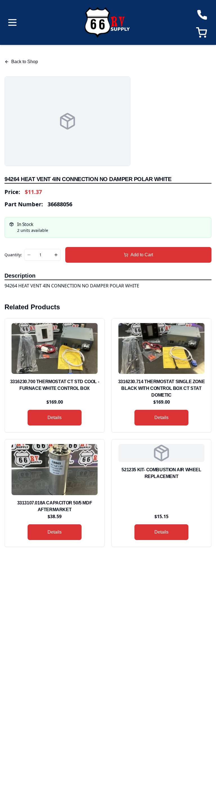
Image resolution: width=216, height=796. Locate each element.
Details (55, 417)
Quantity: (13, 255)
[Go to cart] (202, 32)
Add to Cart (141, 254)
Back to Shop (24, 61)
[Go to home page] (107, 22)
